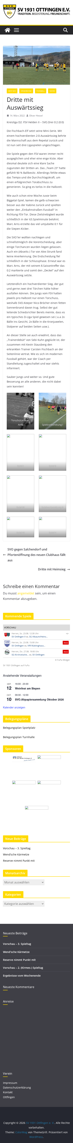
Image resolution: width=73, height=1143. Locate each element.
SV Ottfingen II (18, 636)
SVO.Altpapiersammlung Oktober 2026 (39, 699)
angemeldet (25, 593)
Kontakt (8, 1092)
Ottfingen (9, 1097)
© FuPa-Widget (62, 659)
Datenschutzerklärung (17, 1087)
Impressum (10, 1083)
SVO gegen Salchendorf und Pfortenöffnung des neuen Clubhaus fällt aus (36, 554)
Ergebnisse (26, 91)
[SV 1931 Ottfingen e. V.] (7, 30)
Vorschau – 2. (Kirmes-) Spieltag (23, 967)
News (52, 91)
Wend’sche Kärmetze (16, 854)
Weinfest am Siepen (27, 688)
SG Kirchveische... (20, 654)
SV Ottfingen (18, 645)
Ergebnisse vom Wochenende (22, 975)
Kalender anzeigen (14, 707)
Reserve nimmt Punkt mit (19, 860)
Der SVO (12, 91)
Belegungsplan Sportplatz (19, 727)
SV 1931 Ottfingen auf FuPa (16, 665)
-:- (67, 633)
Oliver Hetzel (36, 115)
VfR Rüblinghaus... (36, 645)
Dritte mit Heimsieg (52, 569)
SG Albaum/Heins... (38, 636)
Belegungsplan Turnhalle (19, 737)
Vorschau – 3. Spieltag (17, 848)
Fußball (40, 91)
